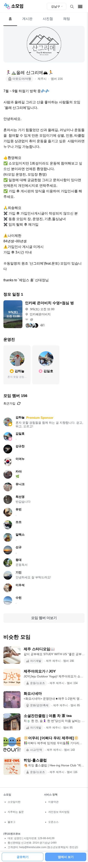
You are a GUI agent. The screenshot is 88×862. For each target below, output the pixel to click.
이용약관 (53, 801)
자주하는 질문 (16, 811)
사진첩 (48, 19)
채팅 (66, 19)
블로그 (11, 822)
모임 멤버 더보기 (44, 618)
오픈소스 (53, 822)
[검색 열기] (72, 6)
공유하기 (23, 857)
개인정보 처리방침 (58, 811)
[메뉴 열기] (80, 6)
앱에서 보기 (66, 857)
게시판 (27, 19)
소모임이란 (14, 801)
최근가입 (9, 403)
